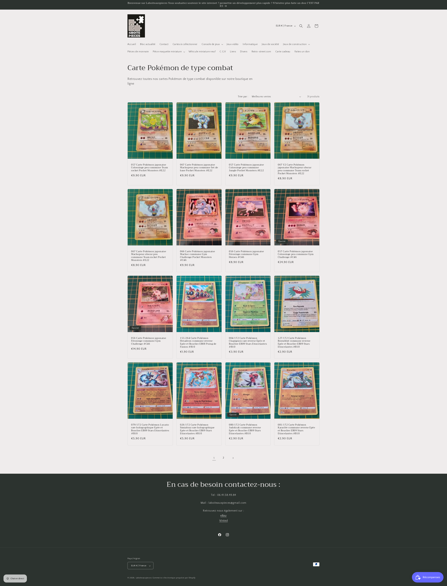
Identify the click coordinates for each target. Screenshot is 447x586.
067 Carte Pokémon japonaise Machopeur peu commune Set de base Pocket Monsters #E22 (199, 167)
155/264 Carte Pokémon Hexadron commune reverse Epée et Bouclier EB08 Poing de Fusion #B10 (198, 343)
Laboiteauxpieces (144, 578)
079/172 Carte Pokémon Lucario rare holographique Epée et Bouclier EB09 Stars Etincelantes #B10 (150, 429)
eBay (223, 515)
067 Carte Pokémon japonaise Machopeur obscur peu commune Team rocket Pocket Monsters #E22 (148, 256)
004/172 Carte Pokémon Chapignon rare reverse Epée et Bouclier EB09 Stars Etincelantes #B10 (248, 343)
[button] (212, 44)
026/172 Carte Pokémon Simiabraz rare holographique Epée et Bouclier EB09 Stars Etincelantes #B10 (197, 429)
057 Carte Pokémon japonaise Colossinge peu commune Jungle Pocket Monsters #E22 (246, 167)
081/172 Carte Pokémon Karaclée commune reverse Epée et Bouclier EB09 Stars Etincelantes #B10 (296, 429)
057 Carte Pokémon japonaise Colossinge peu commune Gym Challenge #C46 (296, 254)
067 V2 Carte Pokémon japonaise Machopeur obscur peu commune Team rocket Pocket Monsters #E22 (295, 169)
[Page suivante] (233, 458)
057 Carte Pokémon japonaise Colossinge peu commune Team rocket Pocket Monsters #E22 (149, 167)
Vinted (223, 520)
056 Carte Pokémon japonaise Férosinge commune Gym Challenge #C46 (148, 341)
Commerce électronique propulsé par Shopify (174, 578)
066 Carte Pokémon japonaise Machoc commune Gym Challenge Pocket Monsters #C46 (197, 256)
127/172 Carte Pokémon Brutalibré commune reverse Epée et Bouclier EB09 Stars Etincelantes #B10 (294, 343)
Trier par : (243, 96)
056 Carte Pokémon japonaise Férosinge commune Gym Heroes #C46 (246, 254)
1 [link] (214, 458)
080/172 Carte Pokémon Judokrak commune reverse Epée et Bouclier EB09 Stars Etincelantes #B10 (245, 429)
